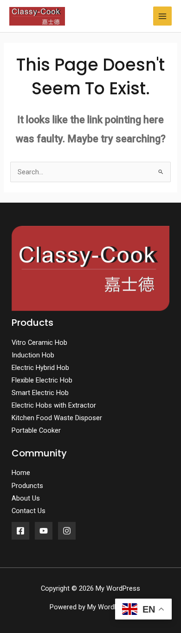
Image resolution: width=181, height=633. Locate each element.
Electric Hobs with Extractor (54, 405)
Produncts (27, 485)
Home (21, 472)
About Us (26, 498)
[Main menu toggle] (162, 16)
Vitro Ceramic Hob (39, 342)
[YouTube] (43, 531)
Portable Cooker (36, 430)
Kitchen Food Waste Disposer (57, 418)
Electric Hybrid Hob (40, 367)
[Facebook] (20, 531)
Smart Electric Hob (40, 393)
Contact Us (28, 511)
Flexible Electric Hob (42, 380)
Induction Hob (33, 355)
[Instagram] (67, 531)
